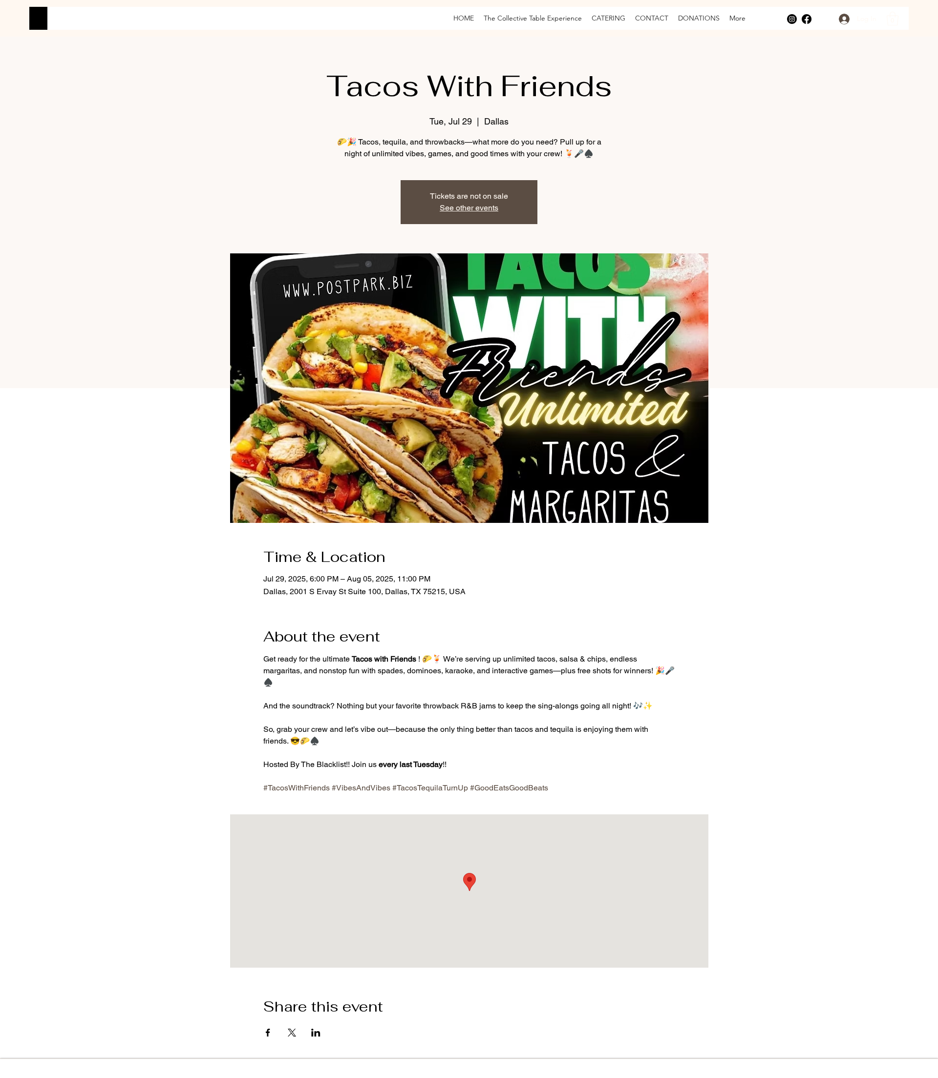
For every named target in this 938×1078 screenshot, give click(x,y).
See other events (469, 207)
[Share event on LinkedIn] (315, 1033)
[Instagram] (792, 19)
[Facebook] (806, 19)
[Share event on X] (292, 1033)
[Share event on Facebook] (268, 1033)
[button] (892, 19)
